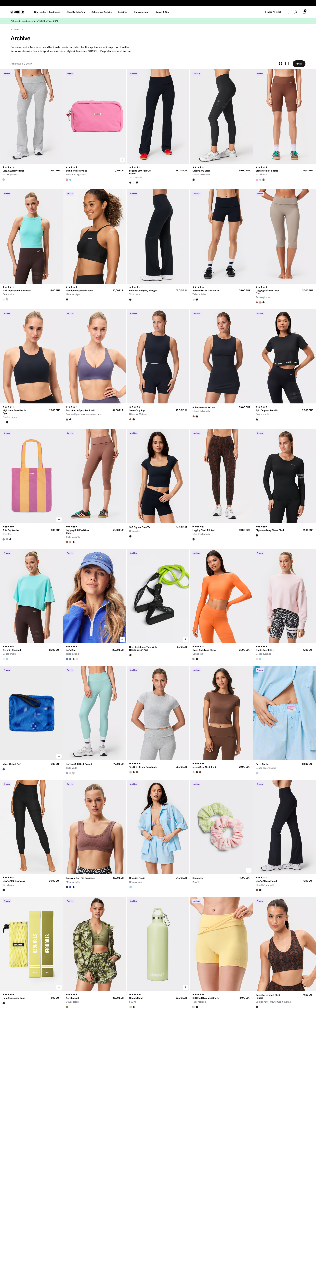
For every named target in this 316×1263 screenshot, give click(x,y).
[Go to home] (17, 12)
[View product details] (31, 172)
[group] (31, 116)
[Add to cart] (122, 160)
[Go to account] (296, 12)
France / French (273, 12)
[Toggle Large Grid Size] (287, 63)
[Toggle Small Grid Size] (280, 63)
